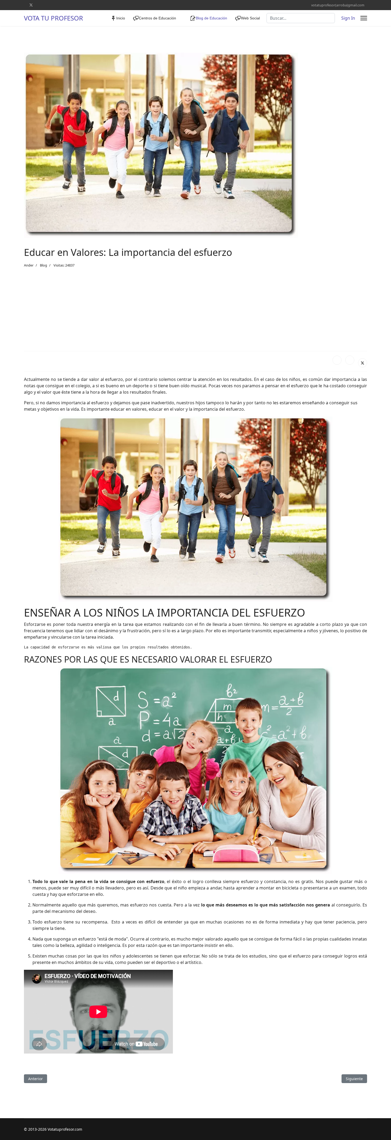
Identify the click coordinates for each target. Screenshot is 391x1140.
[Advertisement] (195, 309)
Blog (43, 265)
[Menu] (363, 18)
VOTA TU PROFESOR (53, 18)
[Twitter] (31, 4)
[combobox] (301, 18)
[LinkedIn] (349, 360)
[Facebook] (337, 360)
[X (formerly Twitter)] (362, 362)
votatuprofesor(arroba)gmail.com (337, 5)
